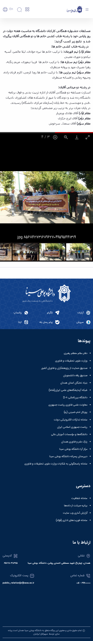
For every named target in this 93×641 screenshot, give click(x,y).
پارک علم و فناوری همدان (74, 442)
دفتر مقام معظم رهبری (75, 353)
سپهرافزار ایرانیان (40, 634)
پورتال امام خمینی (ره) (75, 412)
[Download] (76, 137)
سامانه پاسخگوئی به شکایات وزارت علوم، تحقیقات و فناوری (55, 464)
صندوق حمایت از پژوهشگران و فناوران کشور (64, 368)
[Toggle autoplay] (55, 137)
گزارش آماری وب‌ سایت (75, 513)
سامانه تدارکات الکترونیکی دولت (70, 420)
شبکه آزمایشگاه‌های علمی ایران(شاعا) (68, 390)
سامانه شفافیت (79, 498)
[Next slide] (84, 199)
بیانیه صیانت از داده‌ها (75, 506)
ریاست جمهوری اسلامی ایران (72, 427)
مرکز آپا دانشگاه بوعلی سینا (73, 449)
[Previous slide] (8, 199)
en (11, 9)
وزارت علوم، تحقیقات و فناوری (71, 361)
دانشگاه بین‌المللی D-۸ (75, 397)
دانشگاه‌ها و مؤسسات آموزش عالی (69, 434)
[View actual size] (66, 137)
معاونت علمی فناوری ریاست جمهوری (67, 405)
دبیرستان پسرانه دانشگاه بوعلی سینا (68, 456)
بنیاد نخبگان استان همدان (73, 383)
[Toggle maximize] (87, 137)
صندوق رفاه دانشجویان (75, 375)
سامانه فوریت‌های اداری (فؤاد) (71, 520)
